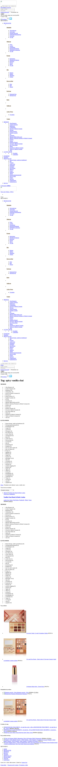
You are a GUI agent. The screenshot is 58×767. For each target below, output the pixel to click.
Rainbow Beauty (14, 142)
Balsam (11, 72)
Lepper (11, 46)
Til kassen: (5, 185)
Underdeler (15, 154)
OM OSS (6, 758)
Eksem (11, 62)
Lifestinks (12, 135)
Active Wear (10, 111)
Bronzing (12, 61)
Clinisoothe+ (13, 127)
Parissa (11, 141)
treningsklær (9, 473)
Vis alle (11, 37)
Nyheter (12, 162)
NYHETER (6, 156)
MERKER (6, 122)
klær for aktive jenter (11, 447)
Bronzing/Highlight (14, 48)
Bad (11, 85)
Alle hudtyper (13, 30)
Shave (11, 64)
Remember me (14, 12)
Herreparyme (13, 95)
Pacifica (11, 139)
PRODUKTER (7, 23)
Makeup (9, 41)
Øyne (11, 44)
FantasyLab (24, 762)
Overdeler (12, 114)
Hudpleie (9, 27)
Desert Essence (13, 131)
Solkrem (9, 105)
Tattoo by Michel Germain (16, 149)
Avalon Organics (14, 124)
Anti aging (12, 32)
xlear (11, 150)
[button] (4, 19)
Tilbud (11, 173)
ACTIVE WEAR (8, 152)
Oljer (7, 459)
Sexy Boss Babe (14, 145)
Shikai (11, 146)
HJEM (5, 749)
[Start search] (1, 6)
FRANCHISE (7, 757)
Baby (8, 99)
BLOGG (6, 183)
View (5, 494)
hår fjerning (9, 444)
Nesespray (8, 431)
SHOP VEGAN (7, 158)
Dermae (11, 130)
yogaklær (8, 482)
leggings (8, 452)
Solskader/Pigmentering (15, 34)
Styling (11, 77)
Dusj (11, 84)
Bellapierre (12, 126)
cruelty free (12, 164)
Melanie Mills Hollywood (16, 137)
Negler (8, 119)
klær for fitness (9, 449)
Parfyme (9, 91)
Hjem (2, 485)
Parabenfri (12, 165)
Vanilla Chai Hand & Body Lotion (14, 497)
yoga (7, 481)
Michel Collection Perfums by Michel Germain (21, 138)
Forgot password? (5, 12)
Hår (8, 69)
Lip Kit (8, 429)
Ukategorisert (13, 180)
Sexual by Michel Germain (16, 143)
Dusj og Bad (10, 81)
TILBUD (6, 157)
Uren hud (12, 36)
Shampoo (12, 75)
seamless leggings (10, 465)
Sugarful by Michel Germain (16, 147)
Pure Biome (12, 168)
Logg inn (8, 7)
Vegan (7, 478)
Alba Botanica (13, 123)
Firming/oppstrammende (15, 175)
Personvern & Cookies (13, 765)
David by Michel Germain (16, 128)
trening (7, 472)
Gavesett (8, 441)
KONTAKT (7, 760)
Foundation (12, 47)
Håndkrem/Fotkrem (14, 60)
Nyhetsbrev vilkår (23, 765)
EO (10, 134)
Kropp (8, 55)
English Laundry (14, 132)
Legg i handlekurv (10, 494)
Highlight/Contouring (15, 50)
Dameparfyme (13, 94)
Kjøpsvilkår (3, 765)
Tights (7, 469)
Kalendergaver (13, 181)
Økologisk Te (9, 458)
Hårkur (11, 74)
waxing (8, 479)
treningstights (9, 475)
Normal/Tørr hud (14, 33)
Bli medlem (3, 7)
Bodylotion (12, 58)
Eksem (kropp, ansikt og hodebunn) (18, 160)
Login (2, 365)
